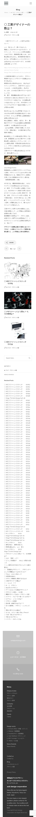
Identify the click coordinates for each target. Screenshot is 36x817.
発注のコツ (10, 698)
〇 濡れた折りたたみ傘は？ (12, 610)
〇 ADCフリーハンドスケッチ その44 (17, 432)
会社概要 (9, 706)
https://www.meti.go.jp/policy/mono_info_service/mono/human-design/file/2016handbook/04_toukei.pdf (17, 70)
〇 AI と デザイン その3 (12, 542)
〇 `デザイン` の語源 (10, 601)
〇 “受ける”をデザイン (11, 617)
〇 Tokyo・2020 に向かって (13, 574)
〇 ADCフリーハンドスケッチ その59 (17, 393)
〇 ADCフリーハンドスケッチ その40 (17, 441)
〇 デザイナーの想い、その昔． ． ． (15, 592)
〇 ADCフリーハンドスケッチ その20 (17, 486)
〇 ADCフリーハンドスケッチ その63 (17, 384)
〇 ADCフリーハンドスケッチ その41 (17, 438)
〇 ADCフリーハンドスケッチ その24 (17, 477)
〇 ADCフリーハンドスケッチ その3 (16, 524)
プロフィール (11, 708)
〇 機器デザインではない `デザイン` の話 (16, 594)
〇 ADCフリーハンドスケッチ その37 (17, 448)
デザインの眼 (11, 766)
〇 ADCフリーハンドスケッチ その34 (17, 454)
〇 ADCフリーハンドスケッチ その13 (17, 502)
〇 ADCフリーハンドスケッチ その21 (17, 484)
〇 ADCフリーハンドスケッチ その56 (17, 402)
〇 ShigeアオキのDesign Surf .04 (14, 540)
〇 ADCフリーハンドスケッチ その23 (17, 479)
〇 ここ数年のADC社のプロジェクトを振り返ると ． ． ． (17, 566)
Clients (9, 716)
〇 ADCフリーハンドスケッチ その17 (17, 493)
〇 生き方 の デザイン (11, 587)
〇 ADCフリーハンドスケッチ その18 (17, 490)
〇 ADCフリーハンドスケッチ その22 (17, 481)
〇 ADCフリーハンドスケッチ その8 (16, 513)
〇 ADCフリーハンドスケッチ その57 (17, 400)
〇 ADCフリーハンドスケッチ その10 (17, 508)
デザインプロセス (12, 693)
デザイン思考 (11, 700)
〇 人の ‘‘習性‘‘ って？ (11, 558)
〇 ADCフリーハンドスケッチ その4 (16, 522)
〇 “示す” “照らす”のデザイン (13, 614)
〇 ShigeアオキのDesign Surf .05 (14, 538)
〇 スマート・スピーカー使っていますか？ (17, 596)
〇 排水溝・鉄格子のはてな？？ (14, 603)
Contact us (10, 758)
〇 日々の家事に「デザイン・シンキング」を (17, 607)
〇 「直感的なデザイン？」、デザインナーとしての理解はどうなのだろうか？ (17, 571)
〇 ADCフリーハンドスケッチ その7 (16, 515)
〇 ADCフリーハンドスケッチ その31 (17, 461)
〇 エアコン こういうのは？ (13, 599)
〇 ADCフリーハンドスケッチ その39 (17, 443)
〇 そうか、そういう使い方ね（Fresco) (16, 612)
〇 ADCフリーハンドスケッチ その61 (17, 389)
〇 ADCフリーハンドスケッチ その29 (17, 466)
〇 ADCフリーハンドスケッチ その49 (17, 418)
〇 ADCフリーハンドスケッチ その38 (17, 445)
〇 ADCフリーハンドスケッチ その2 (16, 529)
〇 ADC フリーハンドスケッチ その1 (16, 531)
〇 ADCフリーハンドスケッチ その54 (17, 407)
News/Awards (9, 374)
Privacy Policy (11, 772)
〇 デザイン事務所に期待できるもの (15, 578)
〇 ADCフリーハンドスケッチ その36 (17, 450)
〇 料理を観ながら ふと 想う (14, 547)
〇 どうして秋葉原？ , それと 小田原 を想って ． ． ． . (17, 562)
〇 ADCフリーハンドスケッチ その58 (17, 396)
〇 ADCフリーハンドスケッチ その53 (17, 409)
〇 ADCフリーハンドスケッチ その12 (17, 504)
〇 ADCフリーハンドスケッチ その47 (17, 425)
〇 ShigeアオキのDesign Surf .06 (14, 535)
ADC (7, 32)
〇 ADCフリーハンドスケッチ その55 (17, 405)
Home (6, 12)
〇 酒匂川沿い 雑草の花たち (13, 544)
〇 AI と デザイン (10, 585)
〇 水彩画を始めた (10, 576)
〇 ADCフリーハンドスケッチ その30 (17, 463)
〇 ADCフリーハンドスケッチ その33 (17, 456)
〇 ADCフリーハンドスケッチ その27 (17, 470)
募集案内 (9, 711)
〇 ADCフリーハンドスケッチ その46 (17, 427)
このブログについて (13, 764)
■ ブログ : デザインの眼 (17, 12)
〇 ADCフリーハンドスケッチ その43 (17, 434)
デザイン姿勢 (11, 695)
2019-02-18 (13, 32)
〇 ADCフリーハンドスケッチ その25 (17, 475)
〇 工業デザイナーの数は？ (12, 581)
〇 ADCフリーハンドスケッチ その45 (17, 429)
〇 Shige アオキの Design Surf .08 (14, 398)
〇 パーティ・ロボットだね (12, 619)
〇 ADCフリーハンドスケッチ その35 (17, 452)
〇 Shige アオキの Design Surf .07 (14, 526)
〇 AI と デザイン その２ (13, 549)
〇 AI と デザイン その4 (13, 533)
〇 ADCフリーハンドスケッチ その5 (16, 520)
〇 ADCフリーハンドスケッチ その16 (17, 495)
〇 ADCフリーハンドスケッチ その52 (17, 411)
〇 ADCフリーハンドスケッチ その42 (17, 436)
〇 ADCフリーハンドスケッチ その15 (17, 497)
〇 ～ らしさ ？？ (10, 583)
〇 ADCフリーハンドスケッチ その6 (16, 517)
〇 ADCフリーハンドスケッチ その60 (17, 391)
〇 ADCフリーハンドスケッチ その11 (17, 506)
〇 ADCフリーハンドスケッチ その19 (17, 488)
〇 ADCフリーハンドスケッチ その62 (17, 387)
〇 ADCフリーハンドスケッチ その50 (17, 416)
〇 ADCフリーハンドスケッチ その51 (17, 414)
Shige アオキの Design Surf (12, 551)
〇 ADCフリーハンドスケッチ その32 (17, 459)
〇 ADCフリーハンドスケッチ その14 (17, 499)
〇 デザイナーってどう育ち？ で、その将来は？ (17, 555)
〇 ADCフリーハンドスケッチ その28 (17, 468)
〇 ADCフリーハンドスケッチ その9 (16, 511)
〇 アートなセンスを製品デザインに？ (16, 590)
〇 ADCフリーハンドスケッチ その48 (17, 423)
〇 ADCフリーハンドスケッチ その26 (17, 472)
